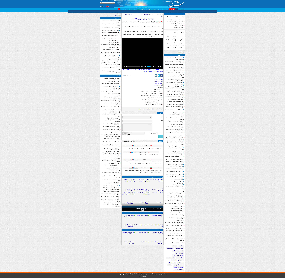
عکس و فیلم (130, 9)
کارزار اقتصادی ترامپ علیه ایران (177, 242)
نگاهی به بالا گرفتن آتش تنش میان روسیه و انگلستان (175, 115)
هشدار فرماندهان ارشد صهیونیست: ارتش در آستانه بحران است (175, 126)
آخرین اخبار (118, 76)
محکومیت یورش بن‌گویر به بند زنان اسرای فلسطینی (112, 139)
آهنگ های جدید (180, 258)
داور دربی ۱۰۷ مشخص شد (114, 163)
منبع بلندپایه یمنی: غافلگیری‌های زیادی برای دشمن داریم (175, 153)
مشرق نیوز (174, 3)
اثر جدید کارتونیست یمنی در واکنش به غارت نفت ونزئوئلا (174, 121)
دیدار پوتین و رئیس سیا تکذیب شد (176, 233)
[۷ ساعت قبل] (142, 209)
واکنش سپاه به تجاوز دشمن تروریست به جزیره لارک (111, 50)
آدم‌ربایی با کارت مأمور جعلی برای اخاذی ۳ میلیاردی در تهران (112, 123)
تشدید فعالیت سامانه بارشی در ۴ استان (111, 90)
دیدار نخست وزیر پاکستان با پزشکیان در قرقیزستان (112, 94)
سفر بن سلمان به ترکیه (178, 84)
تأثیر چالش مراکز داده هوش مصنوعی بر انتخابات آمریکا (174, 97)
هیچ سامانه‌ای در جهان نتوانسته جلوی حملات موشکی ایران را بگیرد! (175, 58)
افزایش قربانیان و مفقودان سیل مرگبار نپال (175, 141)
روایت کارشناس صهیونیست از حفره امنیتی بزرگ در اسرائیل (111, 176)
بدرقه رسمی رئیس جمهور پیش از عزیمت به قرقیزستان (111, 65)
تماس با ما (107, 0)
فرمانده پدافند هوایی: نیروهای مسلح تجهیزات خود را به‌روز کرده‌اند (111, 157)
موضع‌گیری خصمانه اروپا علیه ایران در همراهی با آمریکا (174, 65)
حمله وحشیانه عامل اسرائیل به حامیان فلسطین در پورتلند (110, 53)
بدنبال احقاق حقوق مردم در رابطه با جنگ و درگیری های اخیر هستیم (111, 205)
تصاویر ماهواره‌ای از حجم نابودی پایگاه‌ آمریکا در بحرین (111, 27)
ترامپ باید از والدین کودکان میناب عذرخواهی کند (174, 195)
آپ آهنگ (181, 246)
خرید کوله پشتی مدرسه (178, 269)
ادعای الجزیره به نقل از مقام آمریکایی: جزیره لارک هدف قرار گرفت (110, 45)
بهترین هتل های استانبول (178, 250)
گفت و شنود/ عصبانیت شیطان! (177, 151)
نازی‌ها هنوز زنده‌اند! (158, 90)
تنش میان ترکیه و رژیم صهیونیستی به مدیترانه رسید (175, 187)
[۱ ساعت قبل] (156, 183)
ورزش (167, 9)
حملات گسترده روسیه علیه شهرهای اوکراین (175, 104)
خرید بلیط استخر (172, 262)
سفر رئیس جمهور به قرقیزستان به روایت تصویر (156, 242)
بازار (119, 9)
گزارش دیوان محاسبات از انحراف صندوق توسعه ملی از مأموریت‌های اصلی (175, 130)
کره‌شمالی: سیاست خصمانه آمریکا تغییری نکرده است (174, 133)
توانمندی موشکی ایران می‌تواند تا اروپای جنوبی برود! (175, 172)
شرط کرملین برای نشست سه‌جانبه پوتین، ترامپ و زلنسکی (174, 200)
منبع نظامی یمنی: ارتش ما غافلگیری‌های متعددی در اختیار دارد (174, 204)
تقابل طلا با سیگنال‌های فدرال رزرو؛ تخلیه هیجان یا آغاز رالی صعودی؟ (110, 194)
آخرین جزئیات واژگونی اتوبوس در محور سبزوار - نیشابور (111, 173)
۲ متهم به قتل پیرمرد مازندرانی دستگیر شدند (143, 189)
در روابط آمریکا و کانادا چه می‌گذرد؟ (176, 166)
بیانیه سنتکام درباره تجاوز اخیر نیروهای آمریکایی (174, 159)
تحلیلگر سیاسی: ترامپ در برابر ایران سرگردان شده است (175, 118)
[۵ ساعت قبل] (156, 196)
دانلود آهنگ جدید (179, 248)
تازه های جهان (181, 55)
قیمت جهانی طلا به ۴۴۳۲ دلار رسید (176, 23)
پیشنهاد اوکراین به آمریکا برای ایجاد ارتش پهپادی (174, 70)
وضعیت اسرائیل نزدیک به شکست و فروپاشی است (152, 93)
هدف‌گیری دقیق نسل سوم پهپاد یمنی (176, 136)
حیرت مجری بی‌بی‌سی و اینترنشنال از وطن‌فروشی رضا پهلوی (151, 95)
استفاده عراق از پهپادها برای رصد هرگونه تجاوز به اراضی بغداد (174, 231)
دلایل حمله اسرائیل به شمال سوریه (176, 179)
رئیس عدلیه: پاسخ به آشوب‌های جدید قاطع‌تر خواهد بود (111, 160)
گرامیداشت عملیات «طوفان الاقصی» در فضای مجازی (152, 104)
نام (162, 117)
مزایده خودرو (180, 262)
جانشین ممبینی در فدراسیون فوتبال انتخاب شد (129, 225)
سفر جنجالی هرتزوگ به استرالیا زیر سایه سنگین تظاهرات (151, 91)
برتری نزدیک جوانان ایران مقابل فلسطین (111, 133)
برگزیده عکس (160, 230)
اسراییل (152, 109)
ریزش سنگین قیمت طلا (178, 27)
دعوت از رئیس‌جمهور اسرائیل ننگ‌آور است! (142, 19)
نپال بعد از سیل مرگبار (144, 242)
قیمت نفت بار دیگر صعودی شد (113, 59)
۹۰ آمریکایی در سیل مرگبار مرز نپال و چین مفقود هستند (174, 76)
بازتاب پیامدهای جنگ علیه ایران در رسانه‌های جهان (175, 190)
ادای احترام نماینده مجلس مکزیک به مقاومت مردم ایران (175, 226)
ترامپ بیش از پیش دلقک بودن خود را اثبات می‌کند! (175, 177)
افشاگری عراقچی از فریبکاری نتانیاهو (112, 189)
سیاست (180, 9)
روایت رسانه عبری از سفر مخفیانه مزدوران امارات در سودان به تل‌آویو (174, 223)
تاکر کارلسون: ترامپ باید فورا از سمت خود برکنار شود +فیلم (174, 239)
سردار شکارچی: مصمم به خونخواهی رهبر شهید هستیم (111, 179)
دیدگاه (126, 9)
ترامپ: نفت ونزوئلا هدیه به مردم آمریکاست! (174, 228)
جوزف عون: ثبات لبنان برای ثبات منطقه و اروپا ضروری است (111, 115)
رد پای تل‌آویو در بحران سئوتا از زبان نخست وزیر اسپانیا (175, 107)
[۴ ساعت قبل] (128, 183)
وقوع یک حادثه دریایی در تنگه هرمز (176, 208)
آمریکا (144, 109)
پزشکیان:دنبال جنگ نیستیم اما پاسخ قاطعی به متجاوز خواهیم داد (111, 36)
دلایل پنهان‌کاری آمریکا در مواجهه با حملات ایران (174, 164)
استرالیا (139, 109)
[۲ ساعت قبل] (142, 183)
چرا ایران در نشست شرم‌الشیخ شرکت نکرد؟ (154, 102)
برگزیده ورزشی (160, 213)
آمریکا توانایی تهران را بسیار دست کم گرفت (175, 86)
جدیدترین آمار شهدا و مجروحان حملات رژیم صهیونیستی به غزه (111, 97)
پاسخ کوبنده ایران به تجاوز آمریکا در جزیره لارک (110, 61)
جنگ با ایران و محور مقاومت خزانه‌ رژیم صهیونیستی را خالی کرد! (176, 182)
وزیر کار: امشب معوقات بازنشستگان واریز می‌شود (130, 189)
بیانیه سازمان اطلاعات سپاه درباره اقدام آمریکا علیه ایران (111, 33)
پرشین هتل (180, 260)
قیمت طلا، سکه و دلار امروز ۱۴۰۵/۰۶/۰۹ (175, 20)
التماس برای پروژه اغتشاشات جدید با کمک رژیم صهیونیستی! (111, 21)
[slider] (133, 66)
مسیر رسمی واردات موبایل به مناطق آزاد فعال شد (110, 91)
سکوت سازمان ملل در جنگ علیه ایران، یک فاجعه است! (174, 110)
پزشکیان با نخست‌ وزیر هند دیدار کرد (112, 184)
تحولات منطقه (171, 9)
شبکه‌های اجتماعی (161, 9)
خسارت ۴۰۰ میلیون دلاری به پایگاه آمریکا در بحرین (175, 197)
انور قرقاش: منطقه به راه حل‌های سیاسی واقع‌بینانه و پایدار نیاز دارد (176, 79)
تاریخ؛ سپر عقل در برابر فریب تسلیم (155, 97)
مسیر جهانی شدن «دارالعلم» (177, 185)
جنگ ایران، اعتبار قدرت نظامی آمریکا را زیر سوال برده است (174, 61)
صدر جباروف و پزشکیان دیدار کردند (112, 118)
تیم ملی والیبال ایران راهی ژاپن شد (112, 151)
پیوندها (122, 9)
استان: (182, 32)
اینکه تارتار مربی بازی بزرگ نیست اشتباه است (110, 165)
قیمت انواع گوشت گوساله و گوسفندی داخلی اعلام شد (175, 17)
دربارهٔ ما (101, 0)
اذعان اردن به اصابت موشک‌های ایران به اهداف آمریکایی (175, 162)
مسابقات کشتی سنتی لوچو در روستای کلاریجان (129, 242)
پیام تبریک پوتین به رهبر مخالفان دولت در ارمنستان (176, 102)
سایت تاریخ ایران (170, 248)
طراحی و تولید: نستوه (142, 276)
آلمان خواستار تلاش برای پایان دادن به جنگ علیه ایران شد (174, 143)
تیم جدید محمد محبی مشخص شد (157, 225)
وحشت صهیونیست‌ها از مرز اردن (177, 210)
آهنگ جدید (173, 260)
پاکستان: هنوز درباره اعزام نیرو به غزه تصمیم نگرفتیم (152, 99)
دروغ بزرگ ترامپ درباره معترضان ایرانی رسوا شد (153, 101)
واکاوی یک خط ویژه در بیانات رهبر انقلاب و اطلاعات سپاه (111, 130)
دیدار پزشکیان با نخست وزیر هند (113, 182)
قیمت (183, 14)
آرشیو (111, 0)
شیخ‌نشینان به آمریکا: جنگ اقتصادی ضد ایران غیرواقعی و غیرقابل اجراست (175, 68)
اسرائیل (148, 109)
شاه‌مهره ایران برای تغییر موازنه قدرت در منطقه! (174, 174)
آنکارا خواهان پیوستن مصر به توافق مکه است (175, 94)
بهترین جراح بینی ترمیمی (178, 255)
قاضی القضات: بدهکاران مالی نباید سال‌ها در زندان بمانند (111, 104)
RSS (115, 0)
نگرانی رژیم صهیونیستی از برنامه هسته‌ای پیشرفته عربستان (174, 91)
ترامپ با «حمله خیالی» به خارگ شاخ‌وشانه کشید (174, 146)
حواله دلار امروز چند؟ (179, 25)
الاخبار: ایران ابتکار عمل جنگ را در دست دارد (174, 99)
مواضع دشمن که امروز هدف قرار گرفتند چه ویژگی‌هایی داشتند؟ (111, 79)
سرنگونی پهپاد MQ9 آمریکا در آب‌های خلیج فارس (110, 62)
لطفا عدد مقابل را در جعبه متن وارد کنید (155, 133)
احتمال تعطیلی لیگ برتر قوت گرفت (112, 81)
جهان (177, 9)
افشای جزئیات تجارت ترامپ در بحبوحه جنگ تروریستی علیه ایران (175, 217)
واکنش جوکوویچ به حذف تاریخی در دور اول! (111, 191)
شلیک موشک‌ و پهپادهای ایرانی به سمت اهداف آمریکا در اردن (149, 209)
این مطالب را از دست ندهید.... (157, 177)
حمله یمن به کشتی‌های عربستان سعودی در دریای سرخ (174, 88)
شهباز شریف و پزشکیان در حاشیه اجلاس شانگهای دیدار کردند (110, 84)
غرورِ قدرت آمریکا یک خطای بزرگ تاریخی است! (174, 82)
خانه (183, 9)
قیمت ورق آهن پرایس (178, 265)
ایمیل (161, 120)
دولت (157, 109)
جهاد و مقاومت (149, 9)
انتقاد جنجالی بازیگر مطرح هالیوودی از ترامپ (175, 193)
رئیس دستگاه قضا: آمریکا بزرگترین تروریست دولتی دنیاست (111, 120)
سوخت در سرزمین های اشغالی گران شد (175, 206)
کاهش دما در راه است (158, 202)
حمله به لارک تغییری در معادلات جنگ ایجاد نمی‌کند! (175, 148)
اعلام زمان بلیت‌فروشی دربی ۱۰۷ (142, 225)
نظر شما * (160, 124)
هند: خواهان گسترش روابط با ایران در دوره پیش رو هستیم (174, 73)
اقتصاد (135, 9)
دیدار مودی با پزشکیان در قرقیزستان (112, 136)
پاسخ (125, 145)
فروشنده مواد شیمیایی (178, 267)
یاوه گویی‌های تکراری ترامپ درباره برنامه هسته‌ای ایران (174, 157)
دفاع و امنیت (155, 9)
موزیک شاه (174, 246)
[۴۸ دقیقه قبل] (156, 236)
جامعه (138, 9)
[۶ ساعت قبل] (142, 196)
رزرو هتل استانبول (179, 253)
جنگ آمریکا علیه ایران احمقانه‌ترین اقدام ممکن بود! (175, 169)
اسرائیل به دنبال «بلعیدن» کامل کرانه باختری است (175, 236)
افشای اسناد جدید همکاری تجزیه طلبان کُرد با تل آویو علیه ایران (174, 138)
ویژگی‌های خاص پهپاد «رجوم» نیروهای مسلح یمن (175, 214)
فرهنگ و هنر (143, 9)
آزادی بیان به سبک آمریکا (178, 220)
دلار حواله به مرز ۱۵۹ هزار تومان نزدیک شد (175, 21)
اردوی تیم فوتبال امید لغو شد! (113, 47)
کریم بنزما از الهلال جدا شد (114, 42)
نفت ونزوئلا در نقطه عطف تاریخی (177, 212)
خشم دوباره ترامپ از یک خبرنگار (177, 124)
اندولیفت (170, 265)
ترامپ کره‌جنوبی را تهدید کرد (177, 113)
